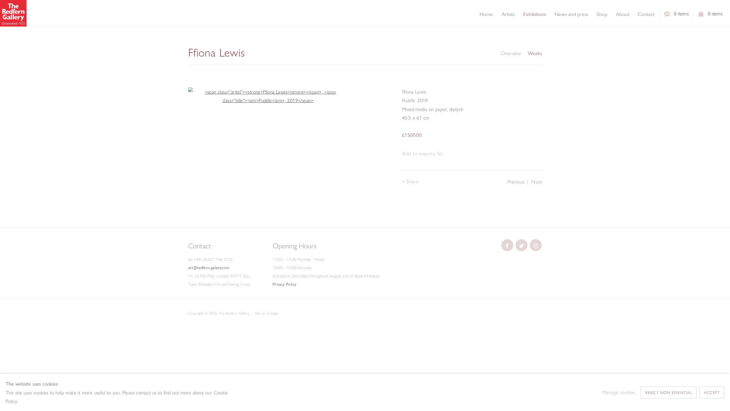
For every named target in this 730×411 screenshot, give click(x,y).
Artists (508, 14)
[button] (422, 153)
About (622, 14)
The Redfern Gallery (13, 13)
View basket (701, 15)
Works (535, 53)
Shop (602, 14)
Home (486, 14)
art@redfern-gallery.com (208, 267)
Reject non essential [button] (668, 392)
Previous (516, 181)
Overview (511, 53)
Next (536, 181)
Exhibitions (534, 14)
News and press (571, 14)
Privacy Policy (285, 284)
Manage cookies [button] (619, 392)
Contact (646, 14)
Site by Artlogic (266, 313)
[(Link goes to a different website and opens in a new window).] (507, 245)
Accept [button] (712, 392)
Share (412, 181)
